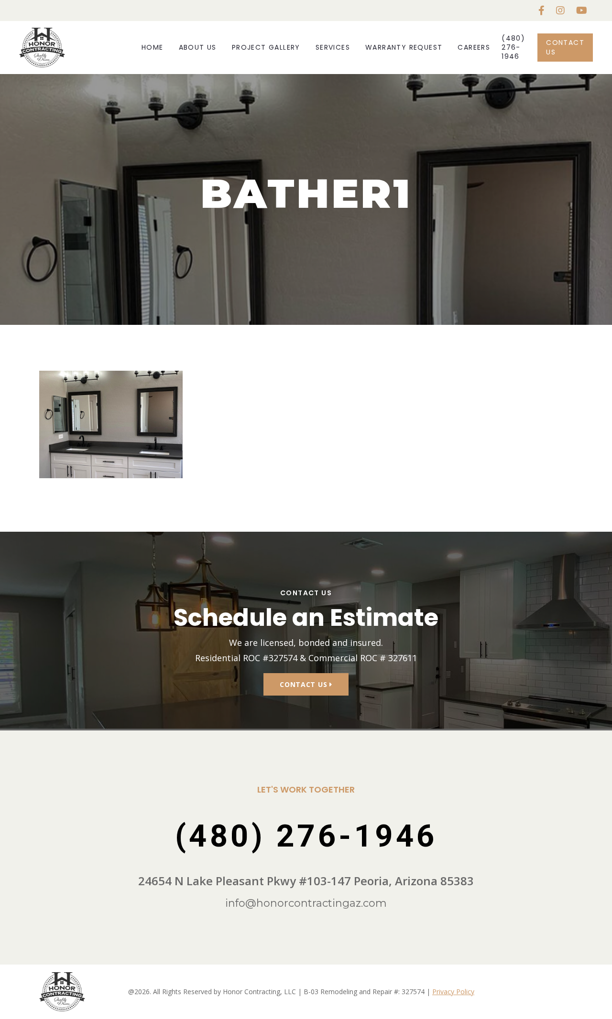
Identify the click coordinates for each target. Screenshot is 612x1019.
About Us (198, 47)
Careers (474, 47)
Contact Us (565, 47)
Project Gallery (266, 47)
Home (153, 47)
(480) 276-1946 (513, 47)
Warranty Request (403, 47)
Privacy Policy (453, 991)
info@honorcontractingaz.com (306, 903)
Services (333, 47)
